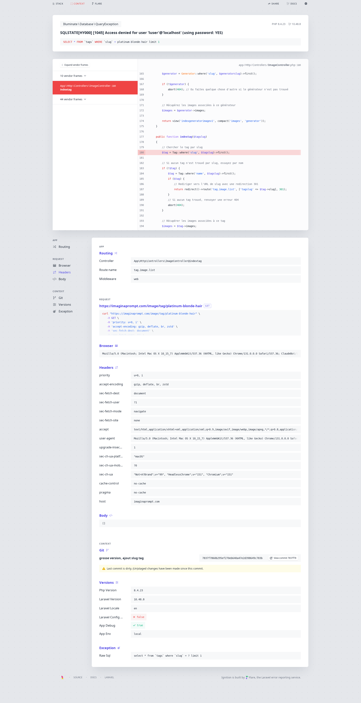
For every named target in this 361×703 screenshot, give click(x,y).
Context (58, 291)
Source (78, 677)
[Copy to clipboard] (296, 42)
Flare (252, 677)
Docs (93, 677)
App (55, 240)
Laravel (109, 677)
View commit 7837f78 (285, 558)
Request (58, 259)
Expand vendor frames (76, 64)
